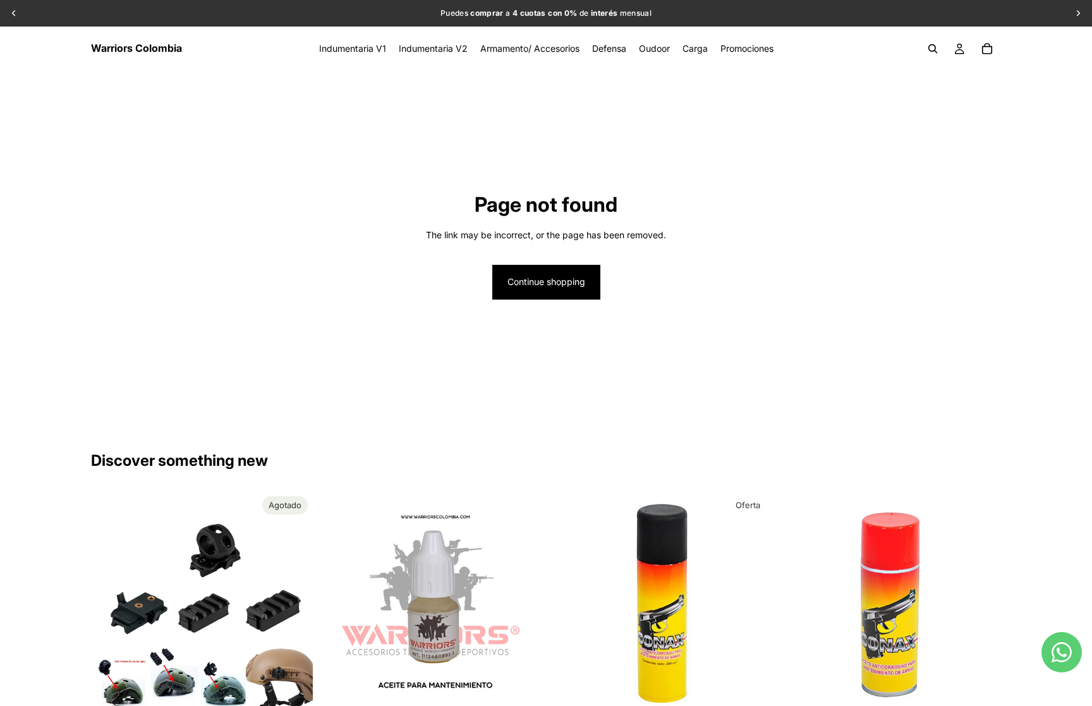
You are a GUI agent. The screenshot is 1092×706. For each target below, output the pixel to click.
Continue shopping (546, 281)
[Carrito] (987, 49)
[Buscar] (933, 49)
